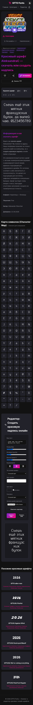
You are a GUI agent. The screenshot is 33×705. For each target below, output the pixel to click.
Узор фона (9, 494)
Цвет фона (9, 486)
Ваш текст (9, 438)
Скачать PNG (11, 515)
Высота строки (12, 457)
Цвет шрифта (10, 477)
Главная (5, 7)
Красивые (4, 52)
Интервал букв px (12, 452)
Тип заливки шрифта (12, 470)
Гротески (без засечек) (8, 50)
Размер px (10, 447)
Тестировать (25, 75)
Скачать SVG (21, 515)
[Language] (30, 3)
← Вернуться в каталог (8, 48)
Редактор (23, 7)
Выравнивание (11, 463)
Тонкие (12, 52)
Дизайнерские (20, 50)
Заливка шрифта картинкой (14, 501)
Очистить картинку (16, 509)
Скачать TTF (16, 81)
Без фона (16, 490)
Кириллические (21, 48)
